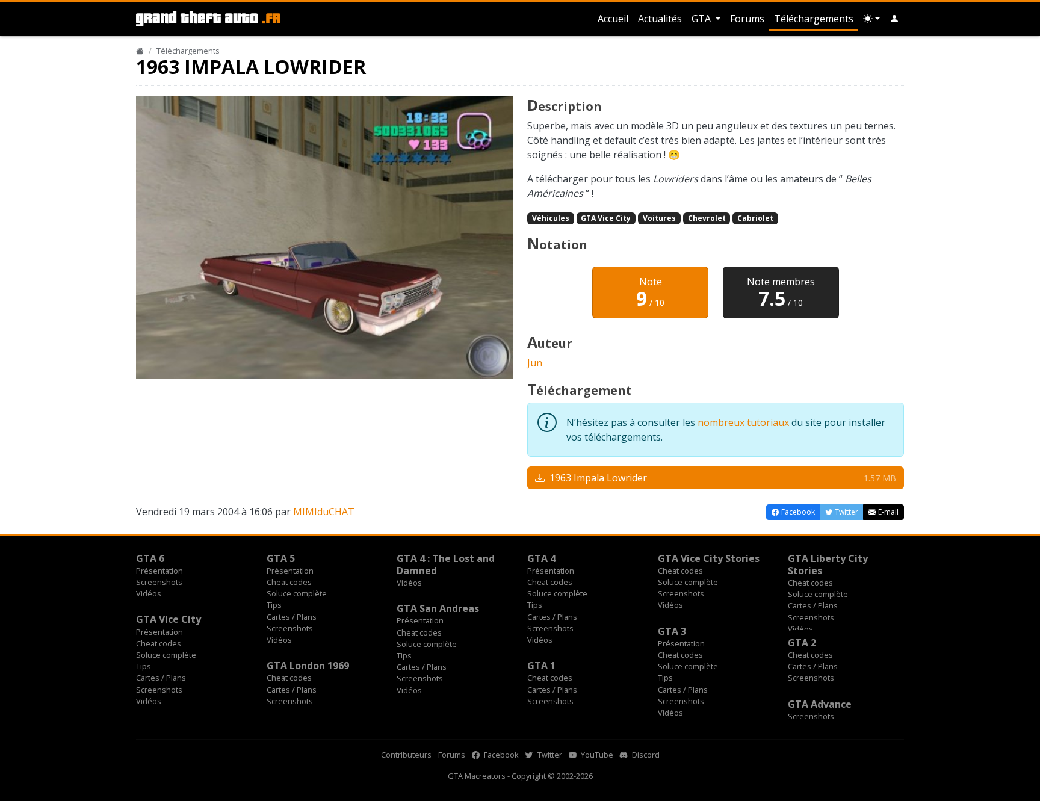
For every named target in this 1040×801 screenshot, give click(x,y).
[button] (894, 19)
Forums (747, 18)
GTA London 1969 (308, 665)
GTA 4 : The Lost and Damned (446, 564)
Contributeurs (406, 754)
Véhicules (550, 218)
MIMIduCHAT (323, 511)
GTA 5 (281, 558)
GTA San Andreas (438, 608)
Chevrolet (707, 218)
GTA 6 (150, 558)
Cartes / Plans (292, 616)
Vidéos (148, 593)
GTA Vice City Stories (709, 558)
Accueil (613, 18)
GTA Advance (820, 704)
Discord (645, 754)
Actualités (660, 18)
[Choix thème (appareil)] (871, 19)
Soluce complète (297, 593)
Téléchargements (813, 18)
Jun (534, 363)
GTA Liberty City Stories (828, 564)
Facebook (500, 754)
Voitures (659, 218)
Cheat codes (289, 582)
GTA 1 (541, 665)
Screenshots (159, 582)
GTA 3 (672, 631)
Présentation (159, 570)
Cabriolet (755, 218)
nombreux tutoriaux (743, 422)
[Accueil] (140, 50)
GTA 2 (802, 642)
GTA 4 (541, 558)
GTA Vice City (606, 218)
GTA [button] (702, 18)
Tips (274, 604)
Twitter (549, 754)
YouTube (596, 754)
